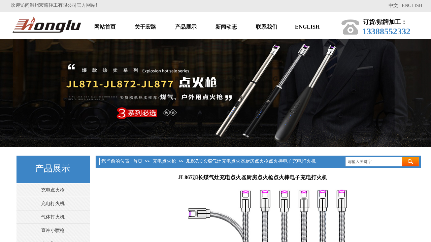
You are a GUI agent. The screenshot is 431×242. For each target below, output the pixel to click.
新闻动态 (226, 27)
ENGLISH (307, 27)
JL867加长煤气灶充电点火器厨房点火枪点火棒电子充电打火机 (251, 161)
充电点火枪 (164, 161)
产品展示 (186, 27)
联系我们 (266, 27)
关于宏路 (145, 27)
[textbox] (373, 161)
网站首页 (105, 27)
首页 (137, 161)
